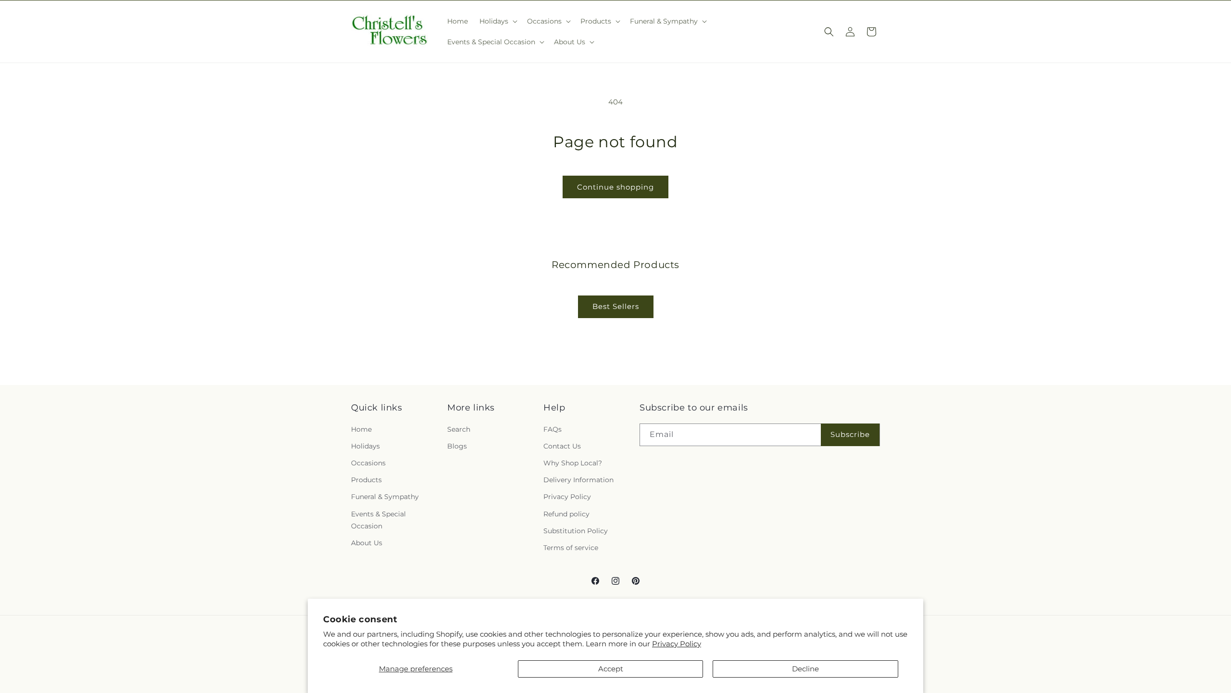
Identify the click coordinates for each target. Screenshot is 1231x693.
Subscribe (850, 434)
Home (361, 429)
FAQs (552, 429)
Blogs (457, 446)
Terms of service (570, 547)
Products (366, 479)
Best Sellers (615, 306)
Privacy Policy (676, 643)
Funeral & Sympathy (385, 496)
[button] (497, 21)
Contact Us (562, 446)
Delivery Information (578, 479)
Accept (610, 668)
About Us (366, 543)
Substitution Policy (575, 530)
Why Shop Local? (572, 463)
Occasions (368, 463)
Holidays (365, 446)
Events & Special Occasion (378, 520)
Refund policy (566, 514)
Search (458, 429)
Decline (805, 668)
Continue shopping (615, 187)
